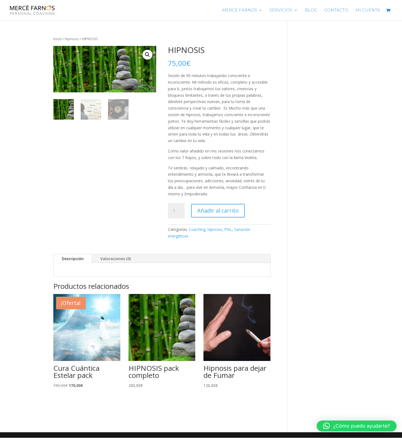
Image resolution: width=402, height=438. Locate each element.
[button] (147, 55)
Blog (311, 10)
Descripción (73, 258)
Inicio (57, 38)
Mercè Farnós (239, 10)
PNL (228, 229)
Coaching (197, 229)
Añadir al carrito (218, 210)
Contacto (336, 10)
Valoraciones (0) (115, 258)
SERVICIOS (281, 10)
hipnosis (72, 38)
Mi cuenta (368, 10)
